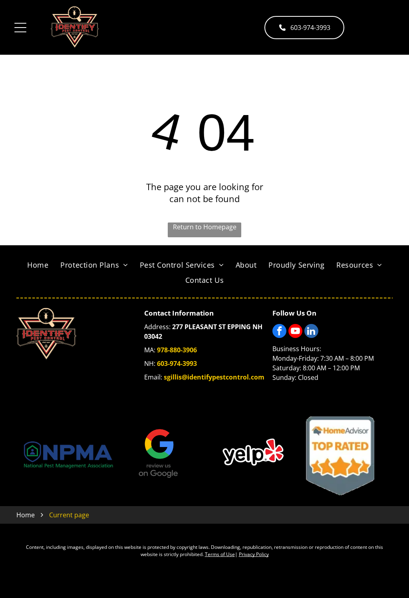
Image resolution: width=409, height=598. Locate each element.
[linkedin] (311, 332)
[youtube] (295, 332)
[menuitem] (37, 264)
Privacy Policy (254, 554)
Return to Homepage (204, 227)
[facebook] (279, 332)
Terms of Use (220, 554)
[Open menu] (20, 28)
